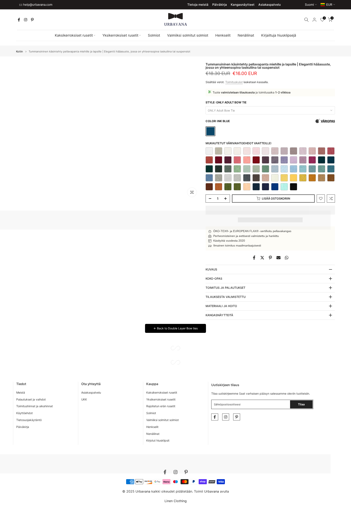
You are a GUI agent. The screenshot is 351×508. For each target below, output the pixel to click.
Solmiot (154, 35)
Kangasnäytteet (243, 5)
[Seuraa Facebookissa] (19, 19)
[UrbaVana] (175, 19)
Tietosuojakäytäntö (29, 420)
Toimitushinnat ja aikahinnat (34, 406)
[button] (270, 210)
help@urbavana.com (37, 5)
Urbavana (211, 491)
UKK (84, 399)
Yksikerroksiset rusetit (120, 35)
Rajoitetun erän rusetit (160, 406)
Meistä (20, 392)
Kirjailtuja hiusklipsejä (278, 35)
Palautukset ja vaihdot (31, 399)
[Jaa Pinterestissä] (270, 258)
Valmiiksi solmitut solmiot (187, 35)
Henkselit (223, 35)
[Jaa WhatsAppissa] (287, 258)
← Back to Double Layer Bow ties (176, 328)
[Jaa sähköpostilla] (278, 258)
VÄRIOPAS (328, 121)
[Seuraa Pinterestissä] (32, 19)
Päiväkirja (219, 5)
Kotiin (19, 51)
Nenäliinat (246, 35)
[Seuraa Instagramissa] (25, 19)
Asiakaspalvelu (269, 5)
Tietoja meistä (197, 5)
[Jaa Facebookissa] (254, 258)
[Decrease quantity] (209, 199)
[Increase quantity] (227, 199)
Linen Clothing (176, 501)
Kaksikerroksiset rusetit (74, 35)
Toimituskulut (234, 82)
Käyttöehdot (24, 413)
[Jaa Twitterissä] (262, 258)
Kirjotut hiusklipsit (157, 440)
